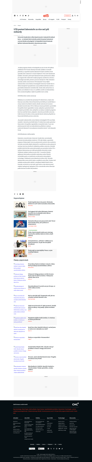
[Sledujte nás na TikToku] (28, 16)
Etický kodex (53, 458)
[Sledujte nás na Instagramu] (23, 16)
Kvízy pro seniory (16, 429)
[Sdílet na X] (17, 194)
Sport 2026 (50, 418)
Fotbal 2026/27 (50, 423)
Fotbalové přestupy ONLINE (34, 411)
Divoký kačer (38, 431)
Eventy (69, 19)
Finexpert (63, 19)
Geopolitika (38, 19)
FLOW (57, 19)
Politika (38, 418)
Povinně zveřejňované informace (63, 458)
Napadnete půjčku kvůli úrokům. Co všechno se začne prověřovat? (41, 318)
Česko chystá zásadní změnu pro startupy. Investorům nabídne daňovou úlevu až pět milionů (40, 234)
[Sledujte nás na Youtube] (26, 16)
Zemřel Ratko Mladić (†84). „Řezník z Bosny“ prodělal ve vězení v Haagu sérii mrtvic (41, 347)
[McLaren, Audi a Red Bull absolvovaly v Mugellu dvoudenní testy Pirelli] (20, 359)
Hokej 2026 (49, 425)
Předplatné (50, 444)
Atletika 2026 (49, 430)
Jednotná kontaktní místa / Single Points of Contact (40, 458)
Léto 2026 (27, 418)
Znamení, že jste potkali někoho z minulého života (28, 426)
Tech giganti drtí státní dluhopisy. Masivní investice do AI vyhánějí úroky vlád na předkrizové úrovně (40, 213)
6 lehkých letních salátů (28, 439)
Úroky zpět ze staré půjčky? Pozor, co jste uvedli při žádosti (40, 251)
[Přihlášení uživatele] (72, 15)
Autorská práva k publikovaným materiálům (21, 457)
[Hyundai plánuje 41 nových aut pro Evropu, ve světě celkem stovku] (20, 289)
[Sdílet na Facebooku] (15, 194)
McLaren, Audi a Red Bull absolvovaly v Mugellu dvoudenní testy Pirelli (42, 357)
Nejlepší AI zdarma (61, 425)
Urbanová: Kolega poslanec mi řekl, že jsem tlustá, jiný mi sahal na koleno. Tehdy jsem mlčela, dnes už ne (41, 275)
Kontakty (32, 444)
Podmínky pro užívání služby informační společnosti (40, 457)
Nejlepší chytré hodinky (62, 426)
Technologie (61, 418)
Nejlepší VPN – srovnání (62, 428)
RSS (55, 444)
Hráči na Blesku (32, 409)
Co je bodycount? (16, 432)
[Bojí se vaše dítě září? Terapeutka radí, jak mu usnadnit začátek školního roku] (20, 299)
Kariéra (60, 444)
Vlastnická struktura (26, 458)
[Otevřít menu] (77, 15)
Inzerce (43, 444)
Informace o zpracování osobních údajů (58, 457)
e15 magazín (51, 19)
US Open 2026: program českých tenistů (64, 411)
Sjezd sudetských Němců (40, 424)
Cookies (68, 457)
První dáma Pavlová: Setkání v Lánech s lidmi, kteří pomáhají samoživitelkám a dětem (41, 264)
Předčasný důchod (73, 421)
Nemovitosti (61, 409)
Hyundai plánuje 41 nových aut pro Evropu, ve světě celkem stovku (41, 287)
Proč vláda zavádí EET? (40, 426)
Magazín (19, 25)
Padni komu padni (39, 428)
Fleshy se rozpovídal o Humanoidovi (39, 337)
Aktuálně (15, 418)
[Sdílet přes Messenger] (20, 194)
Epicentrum (15, 421)
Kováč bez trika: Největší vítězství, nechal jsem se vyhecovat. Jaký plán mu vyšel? (42, 328)
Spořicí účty (72, 423)
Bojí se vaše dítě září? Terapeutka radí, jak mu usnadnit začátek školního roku (41, 296)
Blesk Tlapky (25, 409)
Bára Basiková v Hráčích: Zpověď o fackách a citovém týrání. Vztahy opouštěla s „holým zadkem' (41, 368)
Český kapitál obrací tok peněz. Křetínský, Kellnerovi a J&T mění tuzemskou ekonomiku (41, 202)
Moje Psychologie (17, 409)
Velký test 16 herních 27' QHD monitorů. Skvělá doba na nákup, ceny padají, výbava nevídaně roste (42, 307)
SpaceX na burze (61, 421)
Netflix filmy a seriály (62, 430)
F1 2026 (48, 428)
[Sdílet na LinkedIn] (23, 194)
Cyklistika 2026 (49, 432)
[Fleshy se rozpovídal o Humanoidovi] (20, 340)
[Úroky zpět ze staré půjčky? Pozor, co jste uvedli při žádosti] (20, 253)
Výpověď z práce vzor (40, 429)
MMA (48, 421)
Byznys (44, 19)
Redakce (38, 444)
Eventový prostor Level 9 (48, 411)
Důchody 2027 (72, 425)
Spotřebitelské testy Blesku (51, 409)
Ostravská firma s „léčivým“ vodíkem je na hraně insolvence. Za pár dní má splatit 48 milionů (40, 242)
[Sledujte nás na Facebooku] (20, 16)
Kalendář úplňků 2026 (17, 431)
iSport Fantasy (40, 409)
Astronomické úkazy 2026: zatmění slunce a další (28, 430)
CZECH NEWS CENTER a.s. (50, 454)
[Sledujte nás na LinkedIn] (15, 16)
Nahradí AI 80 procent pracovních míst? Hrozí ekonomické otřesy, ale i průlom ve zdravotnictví (41, 222)
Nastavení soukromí (74, 457)
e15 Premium (23, 19)
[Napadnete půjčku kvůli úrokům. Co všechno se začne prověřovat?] (20, 320)
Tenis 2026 (49, 426)
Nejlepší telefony (61, 423)
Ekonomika (31, 19)
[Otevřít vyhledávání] (75, 15)
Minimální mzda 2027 (73, 426)
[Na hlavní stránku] (46, 15)
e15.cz (15, 25)
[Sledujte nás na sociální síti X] (17, 16)
